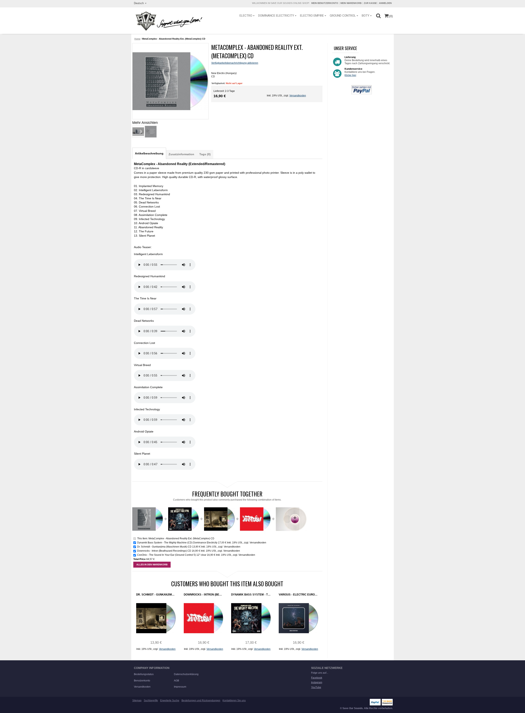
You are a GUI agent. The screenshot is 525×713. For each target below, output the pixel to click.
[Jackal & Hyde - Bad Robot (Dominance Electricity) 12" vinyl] (291, 505)
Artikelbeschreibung (149, 153)
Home (137, 39)
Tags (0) (205, 154)
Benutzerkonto (142, 680)
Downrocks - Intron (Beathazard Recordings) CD (164, 550)
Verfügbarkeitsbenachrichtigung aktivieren (234, 63)
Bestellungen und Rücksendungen (200, 700)
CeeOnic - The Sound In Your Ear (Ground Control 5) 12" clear (171, 554)
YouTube (316, 687)
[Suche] (378, 15)
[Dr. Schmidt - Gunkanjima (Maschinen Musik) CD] (219, 505)
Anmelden (385, 3)
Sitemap (137, 700)
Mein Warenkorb (351, 3)
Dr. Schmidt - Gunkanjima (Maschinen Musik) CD (164, 546)
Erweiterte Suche (169, 700)
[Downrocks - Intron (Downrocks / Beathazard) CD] (255, 505)
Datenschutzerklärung (186, 674)
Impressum (180, 686)
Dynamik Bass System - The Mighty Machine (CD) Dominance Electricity (177, 542)
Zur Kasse (370, 3)
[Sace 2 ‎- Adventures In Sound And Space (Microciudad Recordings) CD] (298, 618)
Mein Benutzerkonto (324, 3)
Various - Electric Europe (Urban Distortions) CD (298, 594)
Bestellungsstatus (144, 674)
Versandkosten (297, 95)
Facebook (316, 677)
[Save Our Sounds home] (167, 21)
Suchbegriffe (151, 700)
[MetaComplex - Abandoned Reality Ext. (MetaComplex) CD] (138, 132)
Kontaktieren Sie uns (234, 700)
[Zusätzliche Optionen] (361, 86)
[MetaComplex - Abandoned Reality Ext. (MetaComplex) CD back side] (150, 132)
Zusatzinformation (181, 154)
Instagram (316, 682)
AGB (176, 680)
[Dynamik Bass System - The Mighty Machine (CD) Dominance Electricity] (183, 505)
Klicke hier (350, 75)
